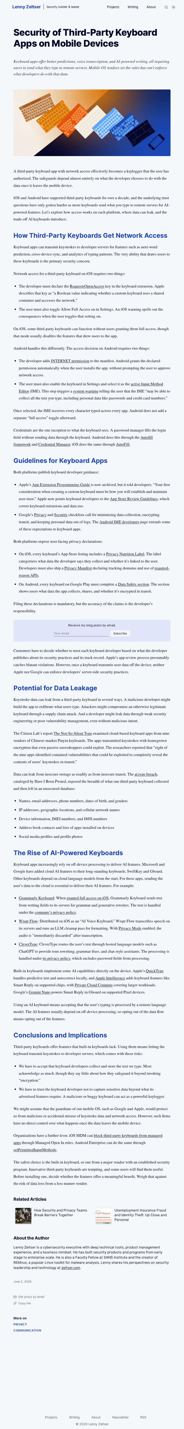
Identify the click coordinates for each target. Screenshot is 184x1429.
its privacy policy (56, 958)
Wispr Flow (28, 921)
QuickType (155, 970)
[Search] (166, 7)
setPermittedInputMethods (34, 1149)
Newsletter (120, 1417)
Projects (113, 7)
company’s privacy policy (55, 912)
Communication (27, 1330)
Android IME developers (119, 521)
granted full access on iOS (88, 897)
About (151, 7)
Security (61, 514)
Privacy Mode (130, 928)
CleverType (28, 944)
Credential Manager (54, 444)
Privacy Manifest (78, 568)
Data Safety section (133, 584)
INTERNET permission (70, 360)
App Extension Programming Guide (61, 484)
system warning (86, 391)
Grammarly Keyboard (36, 897)
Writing (133, 7)
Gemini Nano (39, 992)
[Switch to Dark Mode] (173, 7)
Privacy (40, 514)
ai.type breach (146, 774)
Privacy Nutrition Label (125, 553)
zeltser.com (70, 1268)
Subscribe (120, 633)
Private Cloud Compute (94, 984)
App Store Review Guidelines (134, 498)
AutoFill (122, 444)
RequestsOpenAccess (87, 286)
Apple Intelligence (110, 977)
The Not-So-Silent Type (73, 733)
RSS (143, 1417)
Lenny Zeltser (26, 6)
